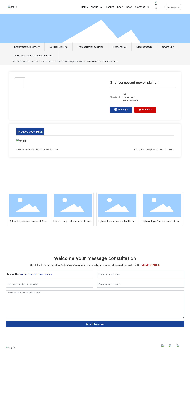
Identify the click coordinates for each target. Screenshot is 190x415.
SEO (165, 410)
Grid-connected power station (71, 61)
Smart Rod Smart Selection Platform (33, 55)
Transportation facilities (90, 46)
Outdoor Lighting (58, 46)
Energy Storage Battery (27, 46)
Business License (176, 410)
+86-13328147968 (167, 364)
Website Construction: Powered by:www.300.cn (130, 410)
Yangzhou (157, 410)
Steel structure (144, 46)
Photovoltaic (120, 46)
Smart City (168, 46)
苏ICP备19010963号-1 (94, 410)
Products (34, 61)
